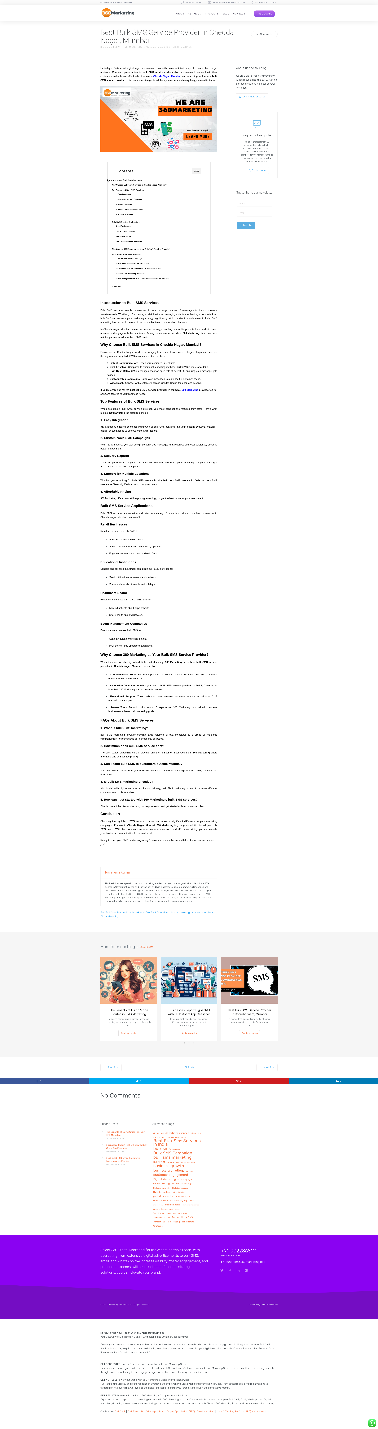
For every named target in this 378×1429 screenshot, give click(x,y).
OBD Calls (168, 47)
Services (194, 13)
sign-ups (184, 1201)
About (180, 13)
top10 (185, 1213)
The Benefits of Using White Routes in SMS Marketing (128, 1012)
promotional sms (182, 1196)
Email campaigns (184, 1180)
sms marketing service (190, 1205)
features (175, 1184)
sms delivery (158, 1205)
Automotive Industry (176, 1138)
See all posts (146, 947)
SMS (176, 47)
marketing (186, 1183)
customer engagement (170, 1175)
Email (159, 47)
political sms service (163, 1196)
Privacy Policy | (255, 1305)
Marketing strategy (161, 1192)
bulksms (176, 1149)
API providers (159, 1137)
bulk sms (140, 912)
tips (174, 1213)
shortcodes (174, 1201)
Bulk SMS (127, 47)
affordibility (196, 1133)
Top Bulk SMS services (161, 1218)
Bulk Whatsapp (149, 1411)
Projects (212, 13)
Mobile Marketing (178, 1192)
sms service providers (163, 1209)
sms (192, 1200)
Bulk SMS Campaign (157, 912)
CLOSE (196, 171)
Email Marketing (205, 1411)
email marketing (161, 1183)
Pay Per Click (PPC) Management (248, 1411)
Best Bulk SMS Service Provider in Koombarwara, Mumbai (249, 1012)
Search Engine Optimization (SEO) (177, 1411)
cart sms (189, 1171)
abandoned (158, 1133)
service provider (160, 1200)
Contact (239, 13)
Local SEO (222, 1411)
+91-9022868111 (194, 2)
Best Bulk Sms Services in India (117, 912)
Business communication (185, 1162)
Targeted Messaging (162, 1213)
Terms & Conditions (269, 1305)
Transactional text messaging (166, 1222)
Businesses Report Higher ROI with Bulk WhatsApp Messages (189, 1012)
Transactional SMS (182, 1217)
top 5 (179, 1213)
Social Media (186, 47)
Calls (135, 47)
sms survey (179, 1209)
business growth (168, 1166)
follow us (261, 2)
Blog (226, 13)
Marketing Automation (162, 1188)
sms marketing (172, 1205)
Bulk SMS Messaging (163, 1162)
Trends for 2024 (188, 1222)
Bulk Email (133, 1411)
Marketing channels (180, 1188)
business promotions (202, 912)
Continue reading (129, 1033)
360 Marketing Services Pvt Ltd (119, 1305)
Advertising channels (177, 1133)
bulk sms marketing (179, 912)
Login (273, 2)
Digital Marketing (147, 47)
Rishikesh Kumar (118, 872)
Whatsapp (158, 1226)
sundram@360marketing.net (229, 2)
